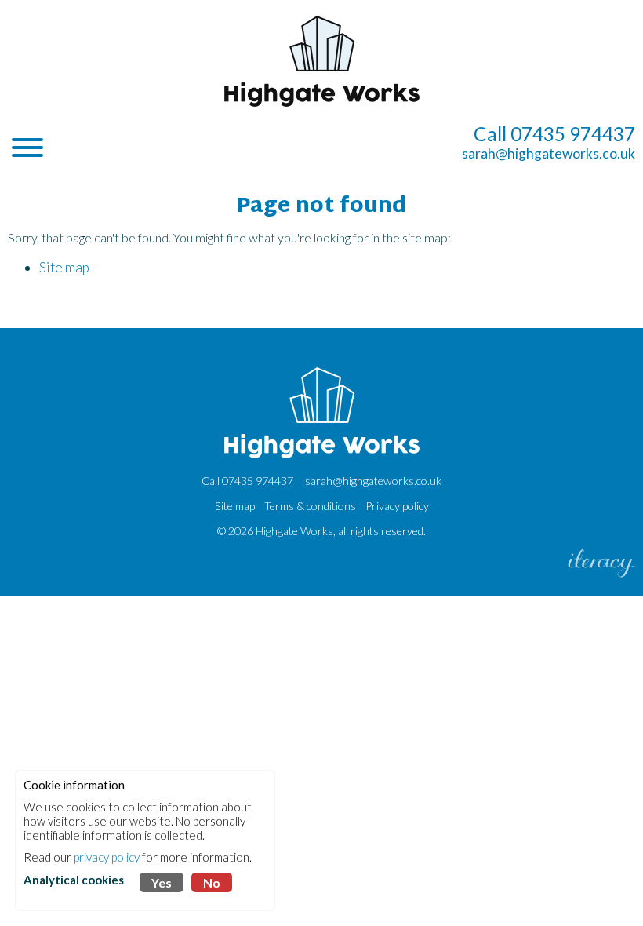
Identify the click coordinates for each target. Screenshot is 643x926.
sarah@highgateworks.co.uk (548, 153)
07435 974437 (257, 480)
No (211, 882)
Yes (161, 882)
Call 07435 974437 (554, 133)
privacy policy (107, 857)
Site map (64, 267)
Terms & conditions (310, 505)
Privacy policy (397, 505)
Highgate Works (294, 531)
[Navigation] (27, 149)
